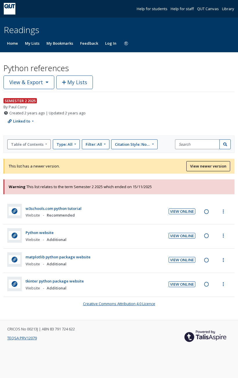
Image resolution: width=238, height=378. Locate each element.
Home (12, 43)
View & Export (26, 82)
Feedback (89, 43)
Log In (110, 43)
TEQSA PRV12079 (22, 338)
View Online (182, 211)
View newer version (208, 166)
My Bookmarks (59, 43)
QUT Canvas (208, 8)
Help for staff (183, 8)
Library (228, 8)
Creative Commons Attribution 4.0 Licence (119, 303)
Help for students (152, 8)
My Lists (32, 43)
